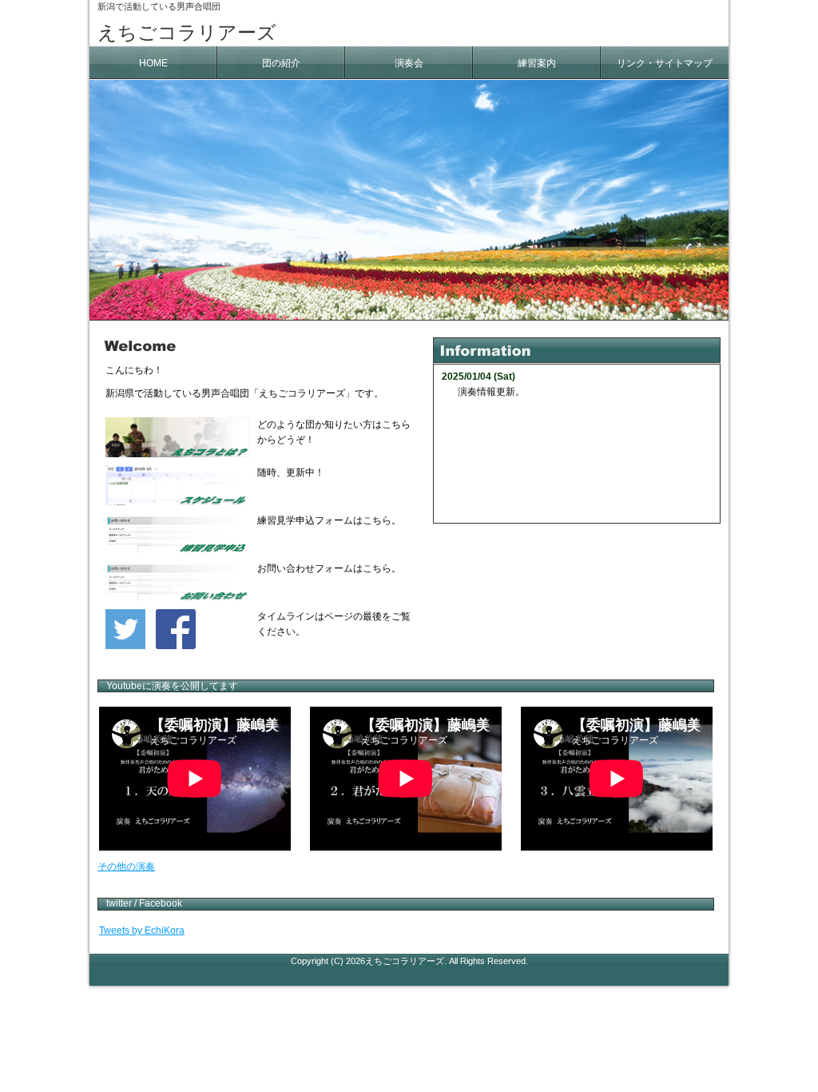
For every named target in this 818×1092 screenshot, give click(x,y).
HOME (153, 63)
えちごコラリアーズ (186, 32)
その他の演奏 (126, 866)
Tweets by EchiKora (142, 930)
